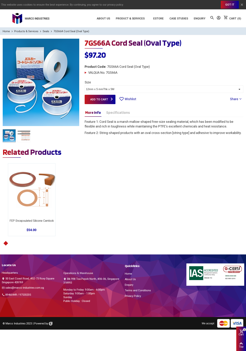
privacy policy (115, 4)
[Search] (211, 18)
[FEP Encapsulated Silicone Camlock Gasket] (31, 188)
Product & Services (130, 18)
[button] (5, 243)
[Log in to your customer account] (218, 18)
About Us (103, 18)
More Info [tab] (93, 112)
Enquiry (199, 18)
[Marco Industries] (31, 18)
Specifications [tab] (118, 112)
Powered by (41, 323)
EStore (158, 18)
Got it (229, 4)
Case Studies (178, 18)
